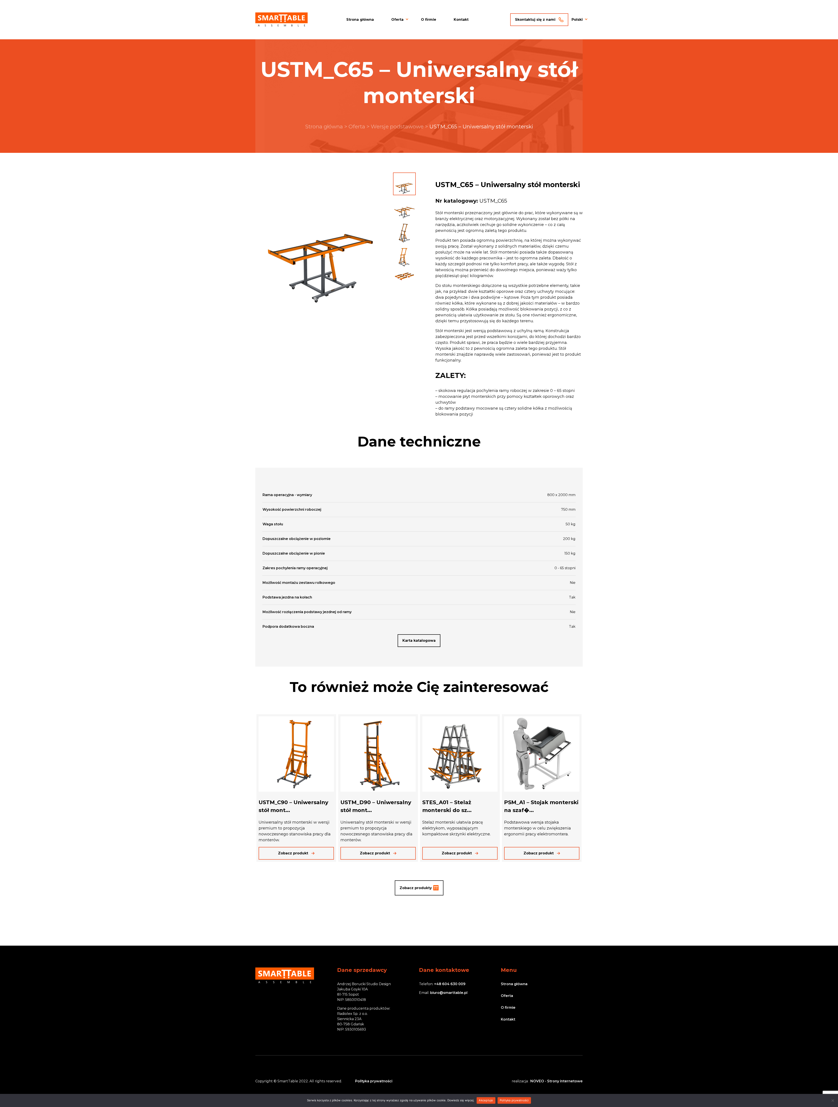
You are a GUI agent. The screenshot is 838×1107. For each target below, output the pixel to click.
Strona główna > (327, 126)
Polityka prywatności (373, 1081)
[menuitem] (577, 19)
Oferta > (360, 126)
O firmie (428, 19)
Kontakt (461, 19)
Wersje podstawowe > (400, 126)
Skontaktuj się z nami (535, 19)
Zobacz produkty (416, 888)
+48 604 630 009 (449, 984)
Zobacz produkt (293, 853)
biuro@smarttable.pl (448, 993)
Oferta (397, 19)
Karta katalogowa (419, 640)
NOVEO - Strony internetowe (556, 1081)
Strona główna (360, 19)
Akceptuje (486, 1100)
